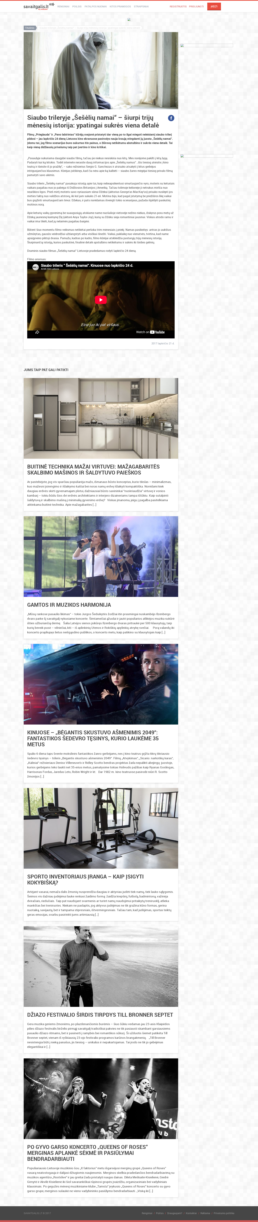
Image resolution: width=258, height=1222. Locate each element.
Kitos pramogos (120, 6)
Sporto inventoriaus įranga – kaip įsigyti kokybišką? (85, 879)
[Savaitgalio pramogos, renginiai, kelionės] (39, 6)
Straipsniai (141, 6)
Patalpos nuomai (96, 6)
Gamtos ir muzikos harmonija (69, 604)
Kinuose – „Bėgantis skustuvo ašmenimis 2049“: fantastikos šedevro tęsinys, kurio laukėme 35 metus (93, 738)
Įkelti (214, 6)
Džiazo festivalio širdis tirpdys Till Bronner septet (100, 1014)
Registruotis (178, 6)
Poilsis (77, 6)
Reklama (205, 1213)
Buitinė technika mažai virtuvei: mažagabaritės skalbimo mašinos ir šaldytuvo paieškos (93, 469)
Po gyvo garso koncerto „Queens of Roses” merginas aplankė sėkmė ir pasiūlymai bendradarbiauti (87, 1152)
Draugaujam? (174, 1213)
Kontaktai (191, 1213)
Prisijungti (196, 6)
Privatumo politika (224, 1213)
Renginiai (63, 6)
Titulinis (29, 27)
